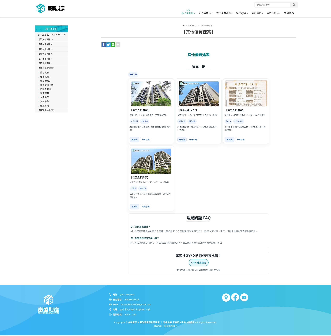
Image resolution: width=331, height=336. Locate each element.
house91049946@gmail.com (136, 304)
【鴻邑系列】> (45, 44)
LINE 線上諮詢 (198, 262)
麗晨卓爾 (44, 105)
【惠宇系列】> (45, 53)
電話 (115, 294)
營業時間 (117, 314)
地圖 (225, 297)
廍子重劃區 (192, 25)
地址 (115, 309)
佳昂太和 (44, 72)
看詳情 (134, 139)
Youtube (244, 297)
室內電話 (117, 299)
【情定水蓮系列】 (46, 110)
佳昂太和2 (45, 76)
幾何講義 (44, 93)
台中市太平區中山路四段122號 (135, 309)
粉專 (234, 297)
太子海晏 (44, 97)
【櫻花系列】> (45, 49)
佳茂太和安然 (46, 85)
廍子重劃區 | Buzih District (52, 34)
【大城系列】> (45, 58)
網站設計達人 (171, 326)
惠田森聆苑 (45, 89)
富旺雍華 (44, 101)
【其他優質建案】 (46, 68)
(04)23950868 (127, 294)
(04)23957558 (132, 299)
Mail (115, 304)
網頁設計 (158, 326)
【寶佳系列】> (45, 63)
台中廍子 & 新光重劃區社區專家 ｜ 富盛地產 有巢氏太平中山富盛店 (50, 8)
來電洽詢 (146, 139)
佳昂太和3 (45, 80)
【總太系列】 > (45, 39)
